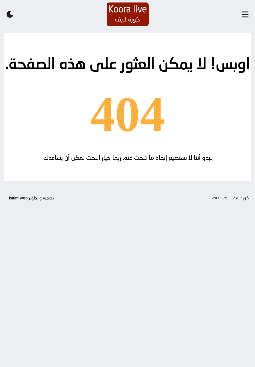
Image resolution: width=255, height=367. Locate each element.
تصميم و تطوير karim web (31, 198)
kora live (219, 198)
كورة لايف (240, 198)
